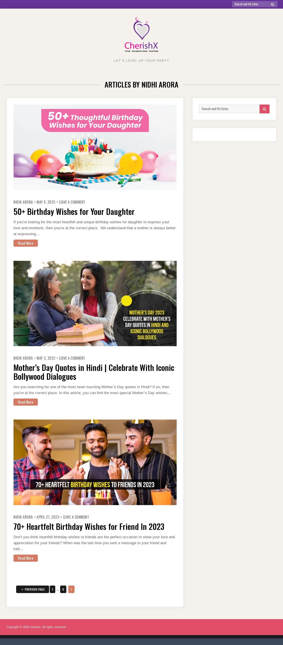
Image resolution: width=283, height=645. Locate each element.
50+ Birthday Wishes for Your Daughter (74, 211)
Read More (25, 243)
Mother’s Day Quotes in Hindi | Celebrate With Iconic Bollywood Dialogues (93, 371)
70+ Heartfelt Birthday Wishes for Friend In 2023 (88, 526)
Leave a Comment (72, 202)
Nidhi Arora (23, 202)
